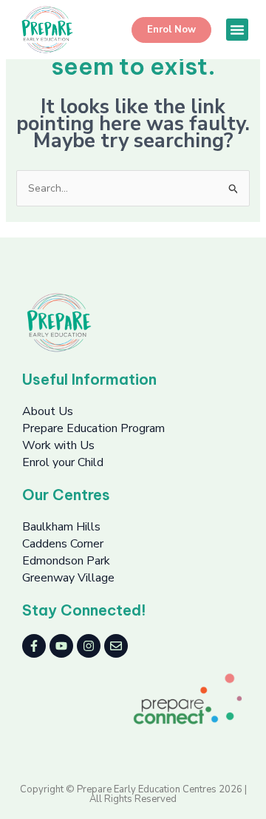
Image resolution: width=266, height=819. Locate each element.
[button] (237, 29)
